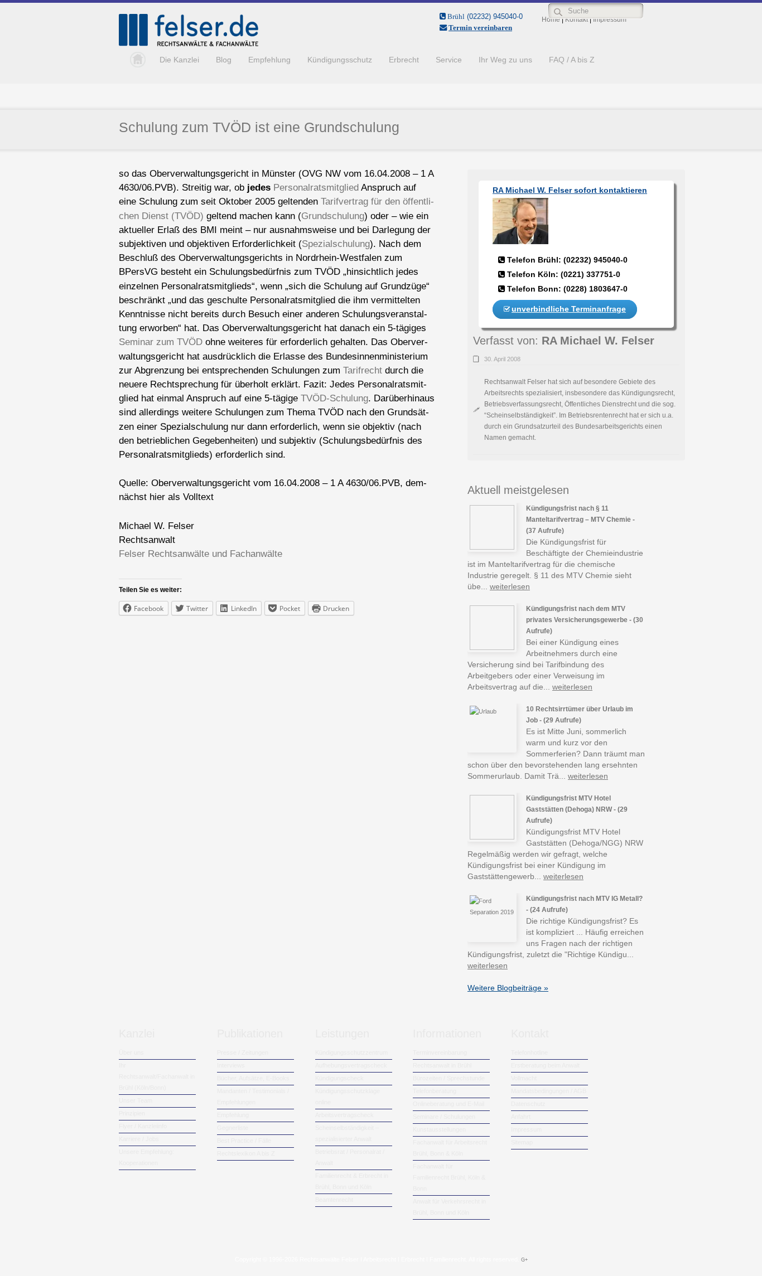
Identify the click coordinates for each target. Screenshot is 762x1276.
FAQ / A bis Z (572, 59)
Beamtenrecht (334, 1199)
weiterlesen (510, 586)
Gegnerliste (232, 1127)
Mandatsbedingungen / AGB (548, 1091)
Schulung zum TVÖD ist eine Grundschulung (259, 127)
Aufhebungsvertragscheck (351, 1065)
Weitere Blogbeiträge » (507, 987)
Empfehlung (269, 59)
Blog (224, 59)
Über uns (131, 1052)
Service (449, 59)
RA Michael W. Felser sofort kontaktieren (570, 190)
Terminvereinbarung (440, 1052)
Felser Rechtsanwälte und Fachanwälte (200, 554)
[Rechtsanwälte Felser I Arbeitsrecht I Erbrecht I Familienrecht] (188, 44)
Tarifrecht (362, 370)
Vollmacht (524, 1078)
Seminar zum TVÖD (160, 342)
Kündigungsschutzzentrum (351, 1052)
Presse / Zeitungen (242, 1052)
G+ (524, 1260)
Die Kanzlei (179, 59)
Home (135, 60)
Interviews (231, 1065)
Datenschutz (528, 1103)
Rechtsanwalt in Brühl (442, 1065)
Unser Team (135, 1100)
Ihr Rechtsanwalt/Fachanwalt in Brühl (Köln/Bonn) (157, 1076)
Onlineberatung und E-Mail (448, 1103)
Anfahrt (520, 1116)
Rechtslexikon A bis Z (246, 1153)
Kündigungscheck (339, 1078)
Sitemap (522, 1142)
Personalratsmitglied (316, 187)
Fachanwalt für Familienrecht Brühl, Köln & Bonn (449, 1177)
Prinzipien (132, 1113)
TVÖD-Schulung (334, 398)
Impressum (526, 1129)
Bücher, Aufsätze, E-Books (253, 1078)
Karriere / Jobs (139, 1139)
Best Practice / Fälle (244, 1140)
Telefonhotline (529, 1052)
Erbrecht (404, 59)
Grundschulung (332, 216)
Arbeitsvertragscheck (344, 1115)
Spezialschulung (336, 244)
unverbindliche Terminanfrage (569, 308)
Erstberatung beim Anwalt (545, 1065)
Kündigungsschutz (339, 59)
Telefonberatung (434, 1091)
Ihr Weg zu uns (505, 59)
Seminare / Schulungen (444, 1116)
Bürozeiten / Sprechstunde (449, 1078)
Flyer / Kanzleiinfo (143, 1126)
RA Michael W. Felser (598, 340)
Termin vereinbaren (480, 27)
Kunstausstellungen (439, 1129)
